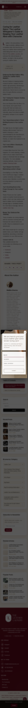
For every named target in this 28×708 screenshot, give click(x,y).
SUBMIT (14, 370)
